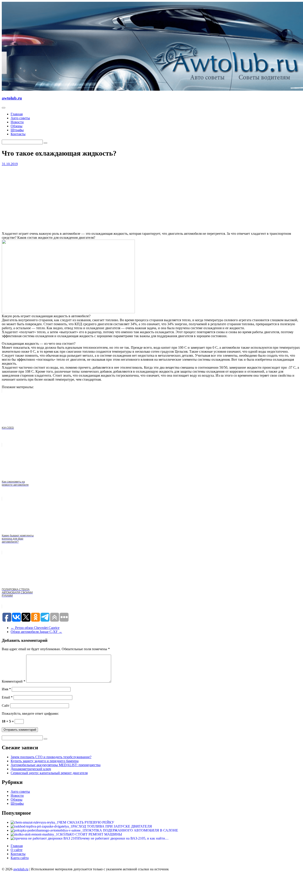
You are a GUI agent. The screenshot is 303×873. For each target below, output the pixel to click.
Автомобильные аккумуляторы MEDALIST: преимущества (55, 765)
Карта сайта (20, 858)
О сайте (16, 850)
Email (7, 697)
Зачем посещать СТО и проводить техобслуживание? (51, 757)
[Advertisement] (135, 197)
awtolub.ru (12, 98)
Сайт (5, 705)
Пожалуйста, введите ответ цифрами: (30, 713)
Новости (17, 122)
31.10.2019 (10, 164)
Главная (17, 114)
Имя (6, 689)
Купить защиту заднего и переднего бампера (45, 761)
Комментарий (13, 681)
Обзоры (16, 126)
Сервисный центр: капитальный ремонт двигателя (49, 773)
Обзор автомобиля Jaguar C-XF (36, 632)
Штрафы (17, 130)
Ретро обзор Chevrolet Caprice (35, 628)
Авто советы (20, 118)
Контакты (18, 134)
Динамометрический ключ (31, 769)
